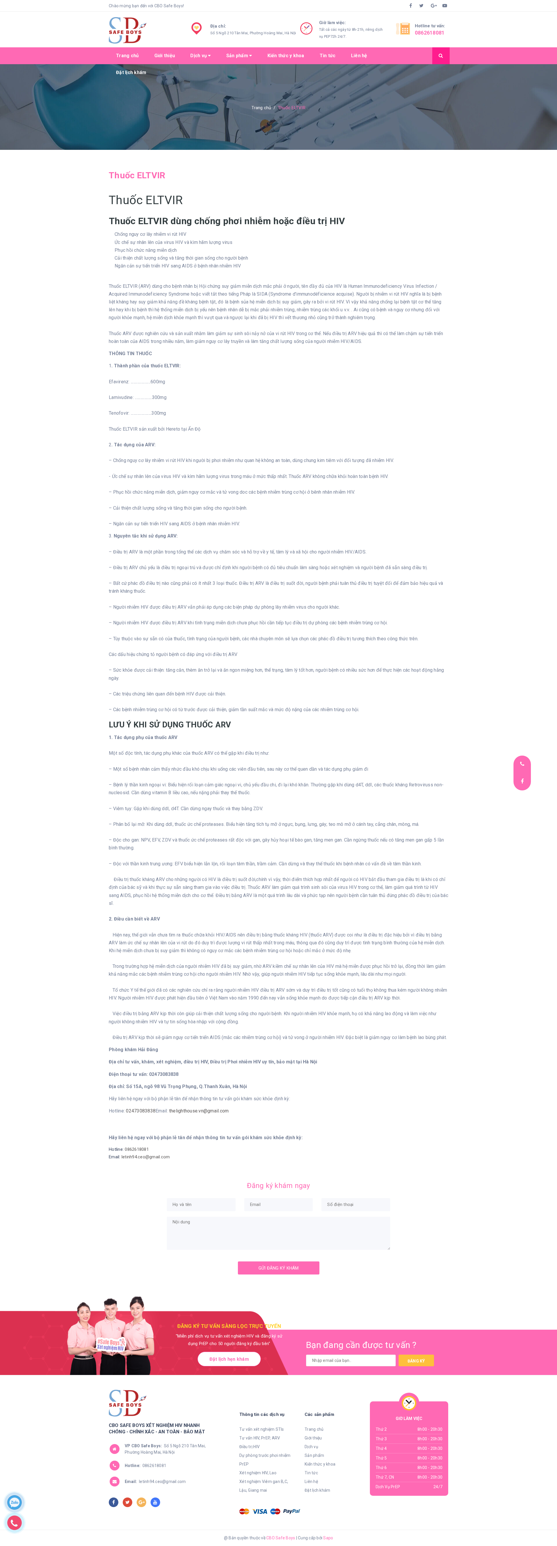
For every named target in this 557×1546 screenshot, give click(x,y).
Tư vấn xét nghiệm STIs (261, 1429)
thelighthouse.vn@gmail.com (199, 1111)
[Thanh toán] (244, 1511)
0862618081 (430, 33)
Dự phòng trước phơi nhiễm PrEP (264, 1459)
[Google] (433, 6)
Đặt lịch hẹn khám (229, 1359)
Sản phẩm (237, 55)
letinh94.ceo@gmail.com (146, 1157)
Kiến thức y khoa (285, 55)
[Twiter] (421, 6)
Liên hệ (359, 55)
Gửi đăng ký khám (278, 1268)
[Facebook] (410, 6)
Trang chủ (127, 55)
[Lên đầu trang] (523, 1527)
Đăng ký (416, 1361)
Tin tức (328, 55)
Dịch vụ (199, 55)
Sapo (328, 1538)
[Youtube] (444, 6)
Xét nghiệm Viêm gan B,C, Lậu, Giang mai (263, 1486)
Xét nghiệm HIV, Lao (257, 1473)
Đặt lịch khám (131, 72)
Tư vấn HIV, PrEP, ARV (259, 1438)
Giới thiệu (164, 55)
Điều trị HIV (249, 1446)
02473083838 (140, 1111)
